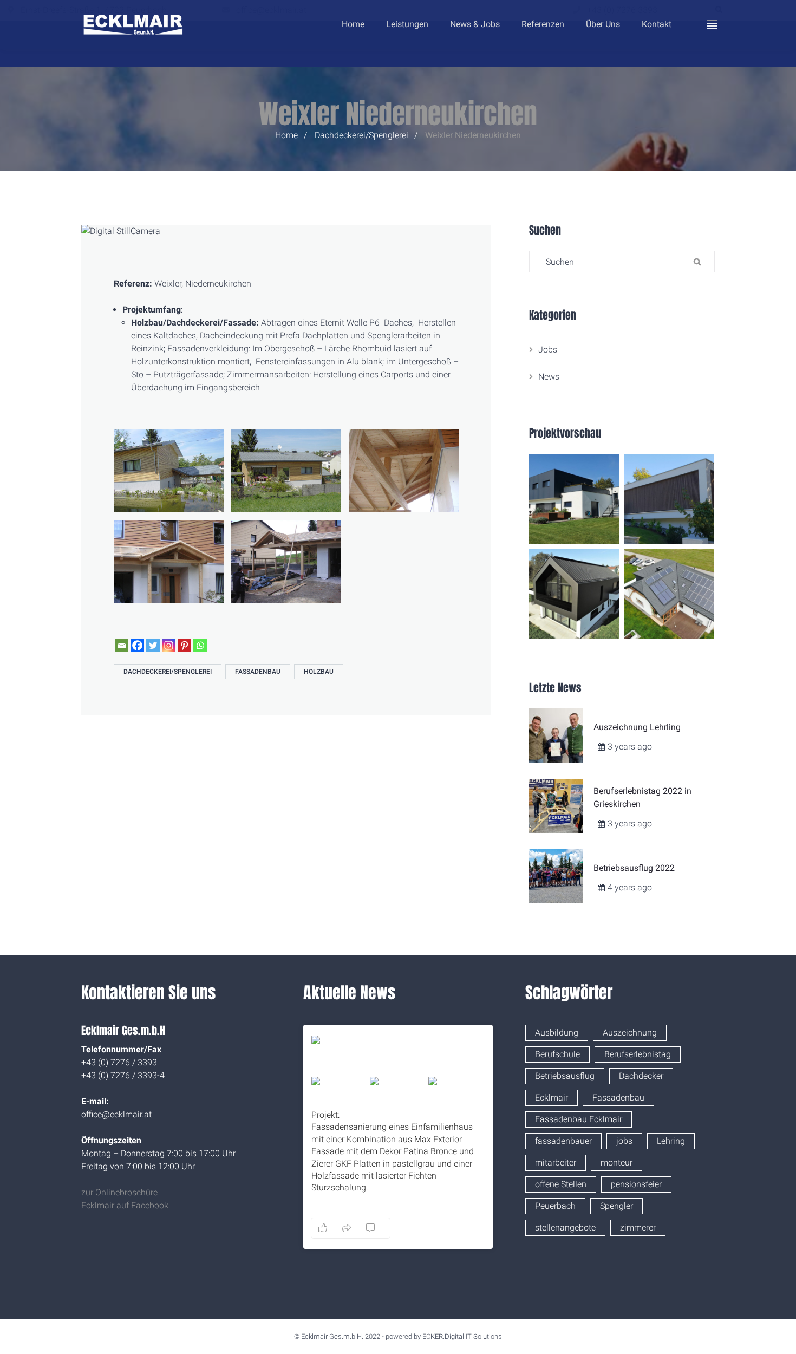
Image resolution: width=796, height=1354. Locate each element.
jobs (624, 1141)
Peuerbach (555, 1206)
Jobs (547, 349)
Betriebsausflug (565, 1076)
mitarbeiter (555, 1162)
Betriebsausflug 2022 (634, 868)
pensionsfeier (636, 1184)
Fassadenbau (257, 671)
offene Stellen (560, 1184)
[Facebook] (137, 645)
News (548, 377)
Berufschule (557, 1054)
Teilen (477, 1227)
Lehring (671, 1141)
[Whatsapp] (200, 645)
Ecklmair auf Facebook (124, 1205)
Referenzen (542, 24)
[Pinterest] (184, 645)
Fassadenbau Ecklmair (578, 1119)
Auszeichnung (630, 1032)
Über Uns (603, 24)
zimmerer (638, 1227)
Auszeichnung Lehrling (637, 727)
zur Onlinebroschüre (119, 1192)
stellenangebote (565, 1227)
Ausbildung (556, 1032)
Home (353, 24)
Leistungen (407, 24)
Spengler (616, 1206)
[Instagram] (168, 645)
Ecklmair (551, 1097)
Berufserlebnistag (637, 1054)
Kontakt (656, 24)
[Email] (121, 645)
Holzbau (319, 671)
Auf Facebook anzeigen (429, 1227)
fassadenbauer (563, 1141)
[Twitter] (153, 645)
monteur (616, 1162)
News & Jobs (475, 24)
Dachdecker (641, 1076)
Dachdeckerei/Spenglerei (361, 135)
